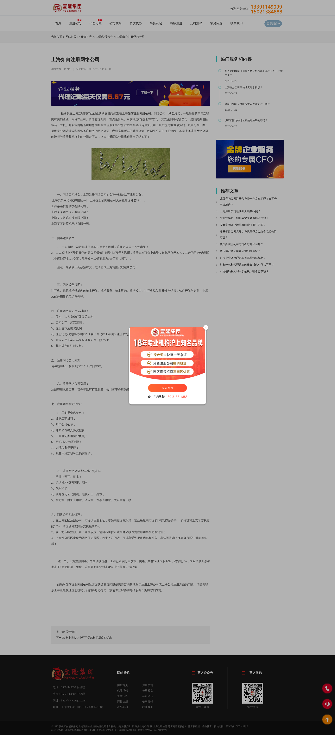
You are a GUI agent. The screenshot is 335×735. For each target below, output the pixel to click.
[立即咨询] (167, 353)
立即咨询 (167, 388)
